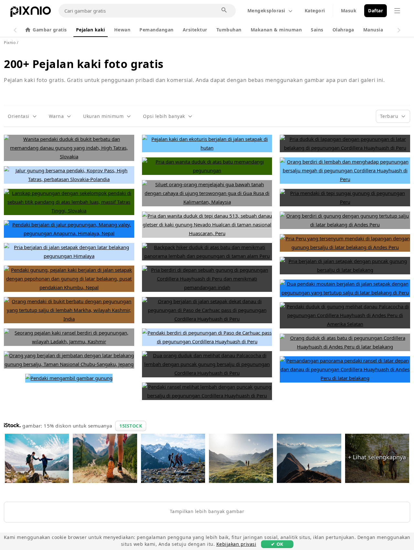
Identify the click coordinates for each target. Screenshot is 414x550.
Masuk (349, 10)
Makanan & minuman (276, 30)
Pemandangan (156, 30)
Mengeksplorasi (266, 10)
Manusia (373, 30)
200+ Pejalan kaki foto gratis (84, 63)
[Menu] (397, 10)
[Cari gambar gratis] (224, 10)
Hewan (122, 30)
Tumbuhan (229, 30)
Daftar (375, 10)
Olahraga (343, 30)
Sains (317, 30)
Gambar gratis (50, 30)
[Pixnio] (30, 12)
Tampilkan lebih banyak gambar (207, 511)
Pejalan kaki (90, 30)
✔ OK (277, 544)
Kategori (315, 10)
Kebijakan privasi (236, 544)
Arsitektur (195, 30)
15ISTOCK (130, 426)
